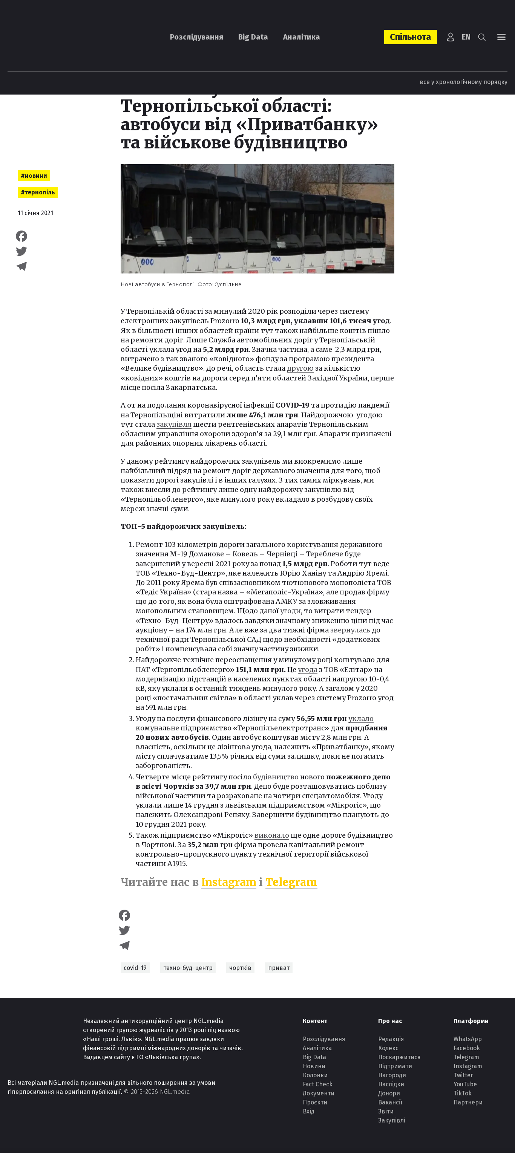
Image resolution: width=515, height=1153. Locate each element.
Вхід (308, 1111)
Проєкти (315, 1102)
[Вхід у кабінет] (450, 37)
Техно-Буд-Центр (188, 967)
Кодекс (388, 1048)
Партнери (468, 1102)
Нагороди (392, 1075)
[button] (482, 37)
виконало (271, 835)
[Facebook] (53, 236)
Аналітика (301, 36)
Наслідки (391, 1084)
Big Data (253, 36)
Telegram (291, 882)
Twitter (463, 1075)
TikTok (463, 1093)
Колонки (315, 1075)
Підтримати (395, 1066)
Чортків (240, 967)
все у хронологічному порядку (463, 82)
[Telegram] (53, 266)
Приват (279, 967)
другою (300, 368)
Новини (36, 175)
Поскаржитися (399, 1057)
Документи (318, 1093)
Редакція (391, 1039)
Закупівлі (391, 1120)
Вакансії (390, 1102)
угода (307, 669)
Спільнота (410, 37)
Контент (315, 1021)
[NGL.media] (49, 37)
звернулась (350, 630)
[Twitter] (53, 251)
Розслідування (196, 36)
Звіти (386, 1111)
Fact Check (318, 1084)
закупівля (174, 424)
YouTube (465, 1084)
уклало (361, 718)
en (466, 36)
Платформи (471, 1021)
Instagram (228, 882)
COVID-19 (135, 967)
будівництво (276, 777)
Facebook (467, 1048)
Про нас (390, 1021)
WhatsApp (468, 1039)
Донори (389, 1093)
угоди (290, 610)
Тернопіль (40, 192)
